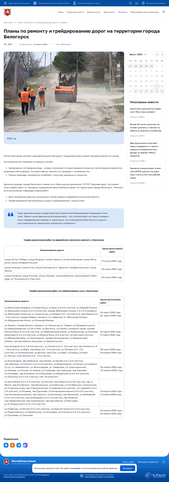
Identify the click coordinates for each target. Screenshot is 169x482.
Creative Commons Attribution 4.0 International (99, 477)
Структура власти (75, 12)
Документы (109, 12)
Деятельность (94, 12)
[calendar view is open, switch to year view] (145, 54)
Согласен (127, 468)
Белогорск (8, 22)
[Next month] (162, 54)
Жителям (122, 12)
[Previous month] (157, 54)
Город (60, 12)
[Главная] (8, 12)
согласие (75, 468)
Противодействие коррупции (144, 12)
